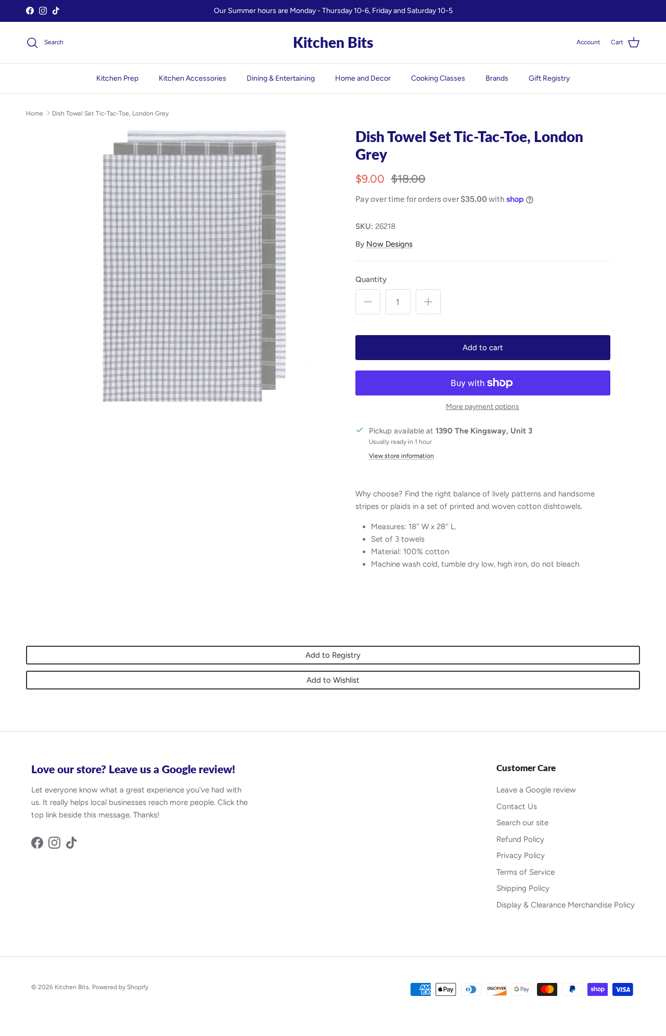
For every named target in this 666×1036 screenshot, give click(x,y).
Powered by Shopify (120, 987)
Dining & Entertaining (281, 78)
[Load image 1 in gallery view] (194, 266)
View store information (401, 455)
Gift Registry (549, 78)
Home (34, 113)
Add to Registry (333, 655)
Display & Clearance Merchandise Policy (565, 905)
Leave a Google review (536, 790)
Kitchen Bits (72, 987)
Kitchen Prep (117, 78)
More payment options (482, 407)
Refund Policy (520, 839)
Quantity (371, 279)
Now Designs (389, 244)
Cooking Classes (438, 78)
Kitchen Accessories (192, 78)
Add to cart (483, 347)
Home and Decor (363, 78)
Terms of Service (525, 872)
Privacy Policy (520, 855)
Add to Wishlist (333, 680)
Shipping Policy (522, 888)
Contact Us (516, 806)
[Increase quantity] (428, 301)
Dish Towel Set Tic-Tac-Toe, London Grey (110, 113)
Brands (496, 78)
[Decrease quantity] (367, 301)
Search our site (522, 822)
